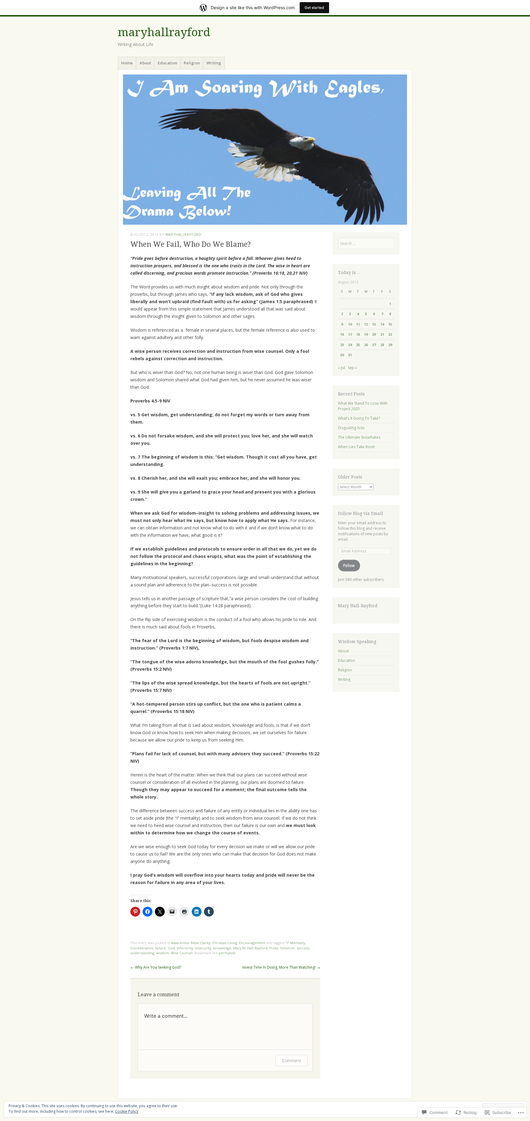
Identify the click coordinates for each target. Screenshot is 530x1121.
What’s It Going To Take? (359, 418)
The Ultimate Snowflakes (359, 437)
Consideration (141, 948)
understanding (142, 953)
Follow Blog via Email (360, 513)
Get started (314, 7)
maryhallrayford (164, 32)
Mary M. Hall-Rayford (250, 948)
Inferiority (185, 948)
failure (160, 948)
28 (382, 344)
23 (342, 344)
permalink (227, 953)
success (303, 948)
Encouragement (252, 942)
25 (358, 344)
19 (366, 334)
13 (374, 324)
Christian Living (224, 942)
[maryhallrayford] (265, 149)
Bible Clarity (200, 942)
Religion (192, 63)
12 (366, 324)
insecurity (203, 948)
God (171, 948)
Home (127, 63)
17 (350, 334)
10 (350, 324)
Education (167, 63)
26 (366, 344)
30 (342, 355)
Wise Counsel (182, 953)
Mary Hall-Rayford (358, 605)
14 (382, 324)
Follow (349, 565)
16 (342, 334)
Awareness (180, 942)
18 (358, 334)
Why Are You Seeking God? (155, 967)
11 (358, 324)
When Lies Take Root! (356, 446)
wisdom (162, 953)
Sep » (352, 367)
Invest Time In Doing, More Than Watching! (281, 967)
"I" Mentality (295, 942)
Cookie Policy (126, 1111)
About (145, 63)
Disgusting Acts (351, 427)
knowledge (222, 948)
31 (350, 355)
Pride (273, 948)
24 (350, 344)
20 (374, 334)
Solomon (287, 948)
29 (390, 344)
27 (374, 344)
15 (390, 324)
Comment (291, 1060)
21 (382, 334)
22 (390, 334)
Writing (213, 63)
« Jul (341, 367)
